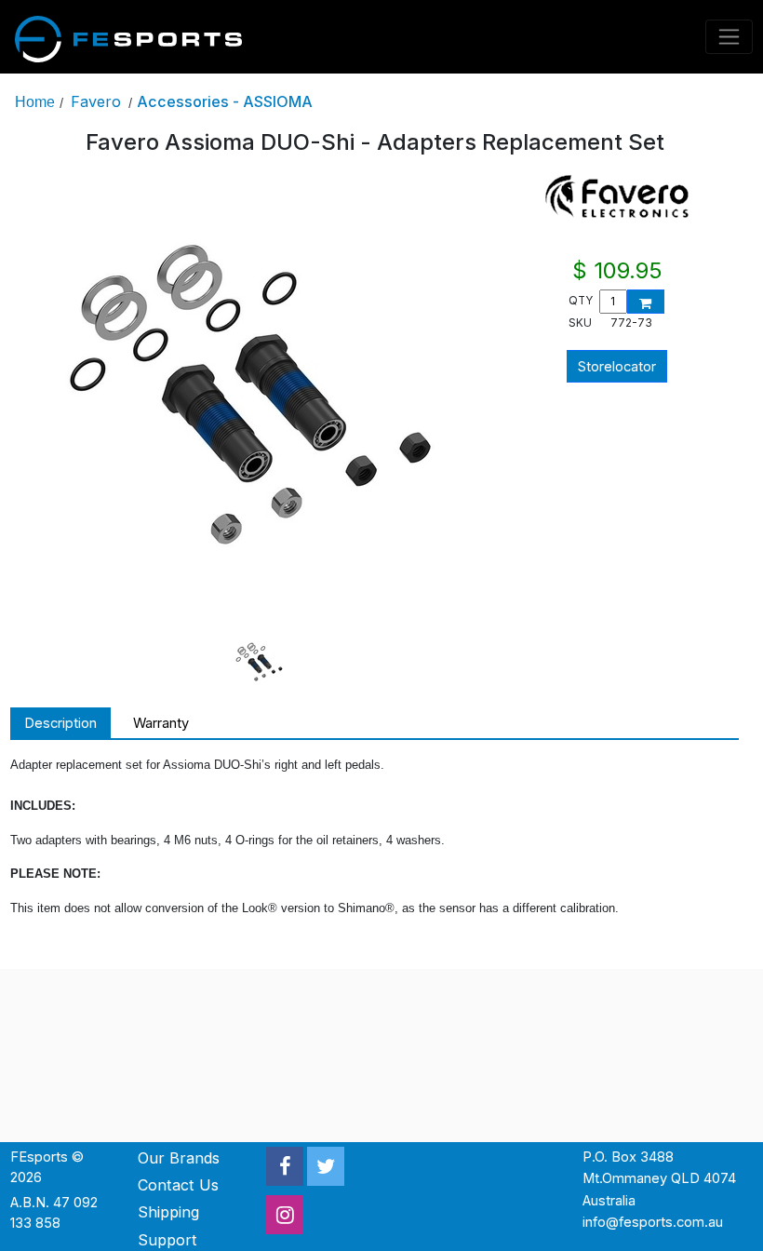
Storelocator (617, 366)
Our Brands (179, 1158)
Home (35, 101)
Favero (96, 101)
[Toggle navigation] (729, 37)
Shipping (168, 1212)
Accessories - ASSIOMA (225, 101)
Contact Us (178, 1185)
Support (167, 1240)
